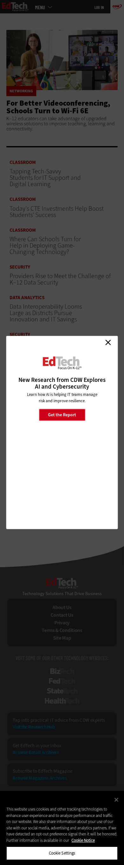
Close (108, 342)
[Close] (116, 800)
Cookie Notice (83, 840)
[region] (62, 828)
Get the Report (62, 414)
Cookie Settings (62, 853)
